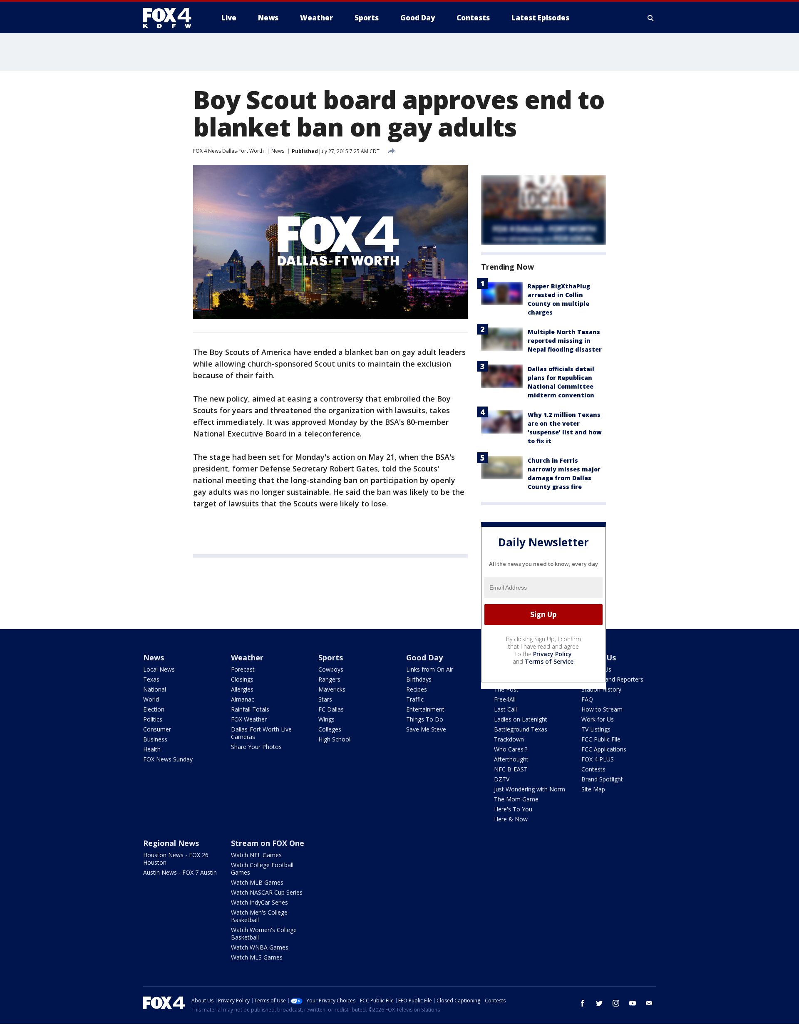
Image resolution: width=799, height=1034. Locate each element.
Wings (326, 719)
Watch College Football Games (262, 868)
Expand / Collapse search (651, 18)
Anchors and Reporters (612, 679)
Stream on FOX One (267, 843)
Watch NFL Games (256, 855)
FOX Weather (249, 719)
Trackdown (509, 739)
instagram (616, 1003)
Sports (330, 657)
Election (153, 709)
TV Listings (595, 729)
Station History (601, 689)
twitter (599, 1003)
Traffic (415, 699)
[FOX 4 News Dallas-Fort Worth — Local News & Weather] (170, 18)
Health (152, 749)
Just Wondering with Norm (529, 789)
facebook (582, 1003)
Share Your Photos (256, 747)
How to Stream (602, 709)
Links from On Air (429, 669)
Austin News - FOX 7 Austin (180, 872)
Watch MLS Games (257, 957)
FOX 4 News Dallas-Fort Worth (228, 150)
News (277, 150)
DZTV (501, 779)
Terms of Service (549, 661)
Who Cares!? (510, 749)
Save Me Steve (426, 729)
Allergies (242, 689)
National (154, 689)
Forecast (243, 669)
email (649, 1003)
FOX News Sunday (168, 759)
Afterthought (511, 759)
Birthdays (419, 679)
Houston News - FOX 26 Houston (175, 858)
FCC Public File (600, 739)
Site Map (593, 789)
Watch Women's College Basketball (264, 933)
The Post (506, 689)
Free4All (505, 699)
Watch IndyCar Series (259, 902)
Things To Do (424, 719)
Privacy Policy (552, 654)
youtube (632, 1003)
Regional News (171, 843)
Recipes (416, 689)
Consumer (157, 729)
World (151, 699)
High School (334, 739)
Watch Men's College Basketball (259, 916)
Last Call (505, 709)
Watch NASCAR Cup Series (267, 892)
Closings (242, 679)
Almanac (242, 699)
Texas (151, 679)
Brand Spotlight (602, 779)
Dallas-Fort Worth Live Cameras (261, 733)
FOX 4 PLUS (597, 759)
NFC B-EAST (511, 769)
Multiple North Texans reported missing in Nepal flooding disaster (565, 340)
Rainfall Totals (250, 709)
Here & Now (511, 819)
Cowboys (330, 669)
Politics (152, 719)
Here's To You (513, 809)
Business (155, 739)
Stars (325, 699)
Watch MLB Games (257, 882)
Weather (247, 657)
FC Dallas (331, 709)
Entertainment (425, 709)
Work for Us (597, 719)
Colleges (329, 729)
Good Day (424, 657)
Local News (159, 669)
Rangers (329, 679)
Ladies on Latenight (520, 719)
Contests (593, 769)
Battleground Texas (520, 729)
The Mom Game (516, 799)
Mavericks (331, 689)
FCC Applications (603, 749)
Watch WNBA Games (259, 947)
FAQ (587, 699)
